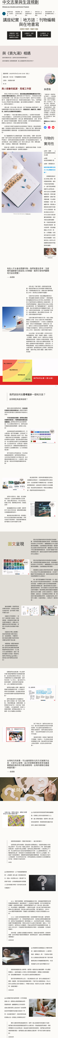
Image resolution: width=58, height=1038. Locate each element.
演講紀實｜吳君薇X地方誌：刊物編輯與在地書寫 (14, 35)
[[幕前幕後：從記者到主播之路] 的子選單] (23, 13)
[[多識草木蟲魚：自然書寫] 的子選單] (13, 13)
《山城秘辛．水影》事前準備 (44, 34)
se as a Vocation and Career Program (17, 7)
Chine (4, 7)
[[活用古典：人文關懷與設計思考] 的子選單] (33, 13)
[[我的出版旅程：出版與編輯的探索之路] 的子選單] (55, 13)
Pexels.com (28, 213)
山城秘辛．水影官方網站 (29, 34)
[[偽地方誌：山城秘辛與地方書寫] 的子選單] (43, 13)
